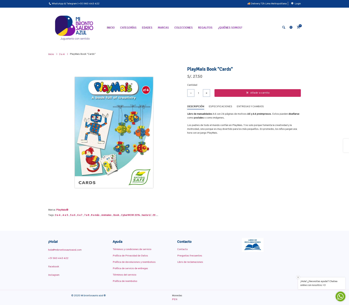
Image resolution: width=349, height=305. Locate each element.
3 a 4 (58, 215)
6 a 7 (79, 215)
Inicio (51, 54)
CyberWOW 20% (130, 215)
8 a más (95, 215)
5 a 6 (72, 215)
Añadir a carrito (260, 92)
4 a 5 (65, 215)
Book (116, 215)
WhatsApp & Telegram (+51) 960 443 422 (75, 3)
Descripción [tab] (195, 106)
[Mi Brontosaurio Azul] (74, 27)
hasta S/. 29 (148, 215)
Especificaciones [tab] (220, 106)
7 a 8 (86, 215)
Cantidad (192, 85)
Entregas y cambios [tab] (250, 106)
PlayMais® (62, 209)
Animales (106, 215)
